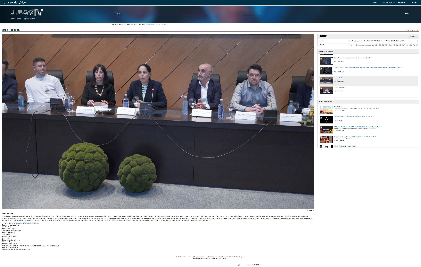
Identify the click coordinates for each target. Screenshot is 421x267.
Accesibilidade (196, 258)
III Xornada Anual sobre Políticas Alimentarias (141, 25)
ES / (406, 13)
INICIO (114, 25)
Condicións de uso (213, 258)
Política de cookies (223, 258)
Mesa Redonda (162, 25)
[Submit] (260, 14)
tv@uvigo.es (241, 256)
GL (409, 13)
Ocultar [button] (412, 36)
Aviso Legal (204, 258)
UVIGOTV (122, 25)
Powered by (254, 265)
